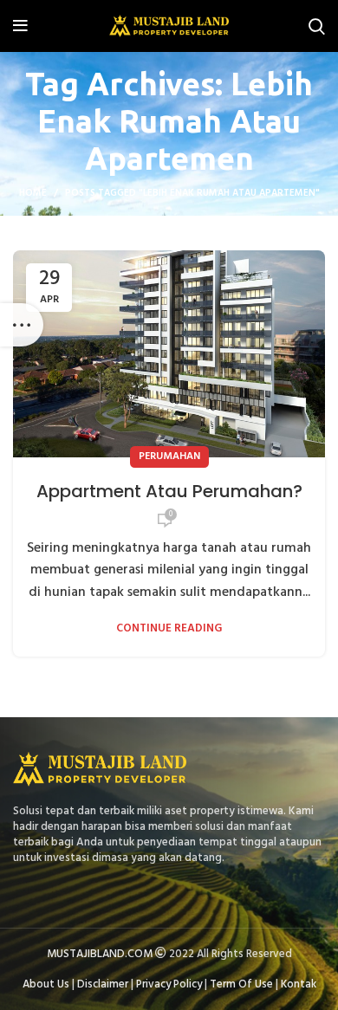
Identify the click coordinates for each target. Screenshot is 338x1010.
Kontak (298, 984)
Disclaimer (102, 984)
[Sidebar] (21, 324)
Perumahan (169, 456)
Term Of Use (241, 984)
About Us (46, 984)
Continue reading (169, 628)
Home (33, 193)
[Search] (317, 26)
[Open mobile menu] (20, 26)
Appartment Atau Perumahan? (169, 491)
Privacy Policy (169, 984)
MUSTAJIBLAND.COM (100, 954)
